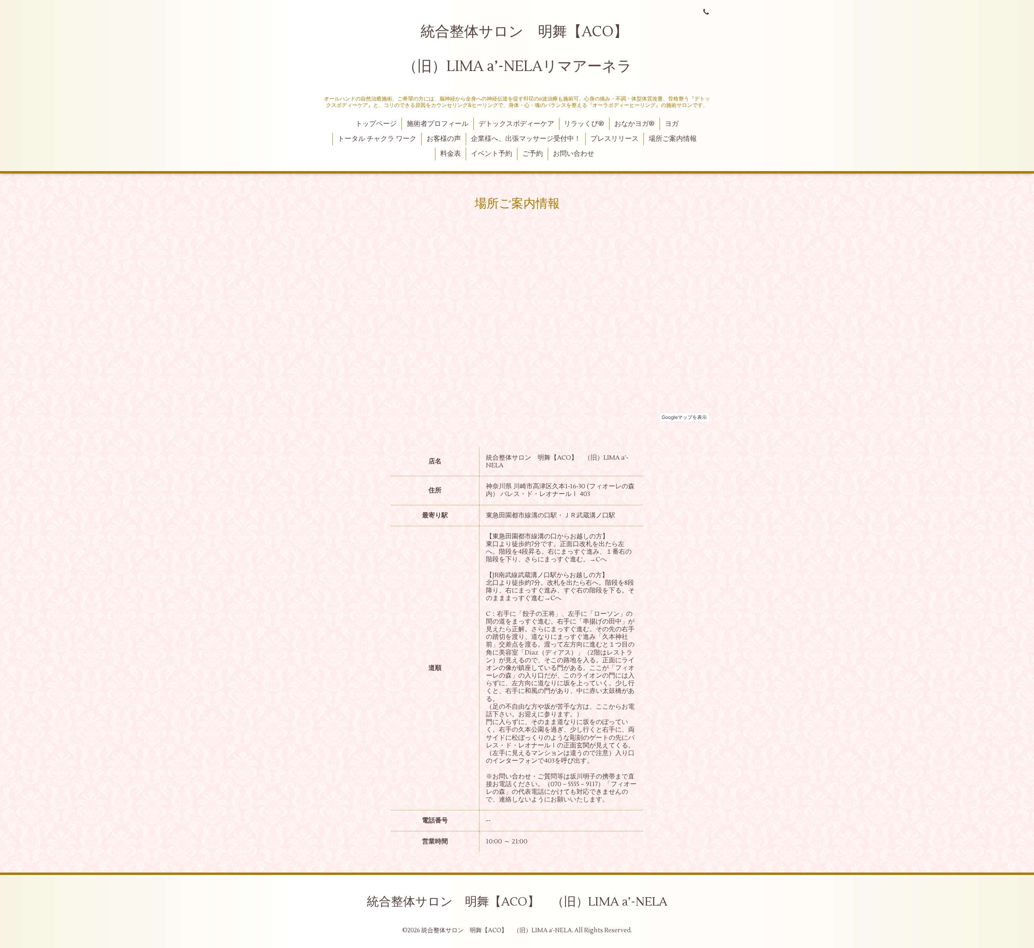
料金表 (450, 153)
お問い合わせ (573, 153)
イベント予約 (491, 153)
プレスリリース (615, 138)
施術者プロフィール (438, 123)
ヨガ (672, 123)
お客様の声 (444, 138)
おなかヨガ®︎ (634, 123)
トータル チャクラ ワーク (377, 138)
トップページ (376, 123)
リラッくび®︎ (584, 123)
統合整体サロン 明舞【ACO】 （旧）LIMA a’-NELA (517, 902)
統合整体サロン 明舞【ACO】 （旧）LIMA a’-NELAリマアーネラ (523, 49)
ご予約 (532, 153)
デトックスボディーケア (516, 123)
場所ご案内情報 (673, 138)
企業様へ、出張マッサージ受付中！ (526, 138)
